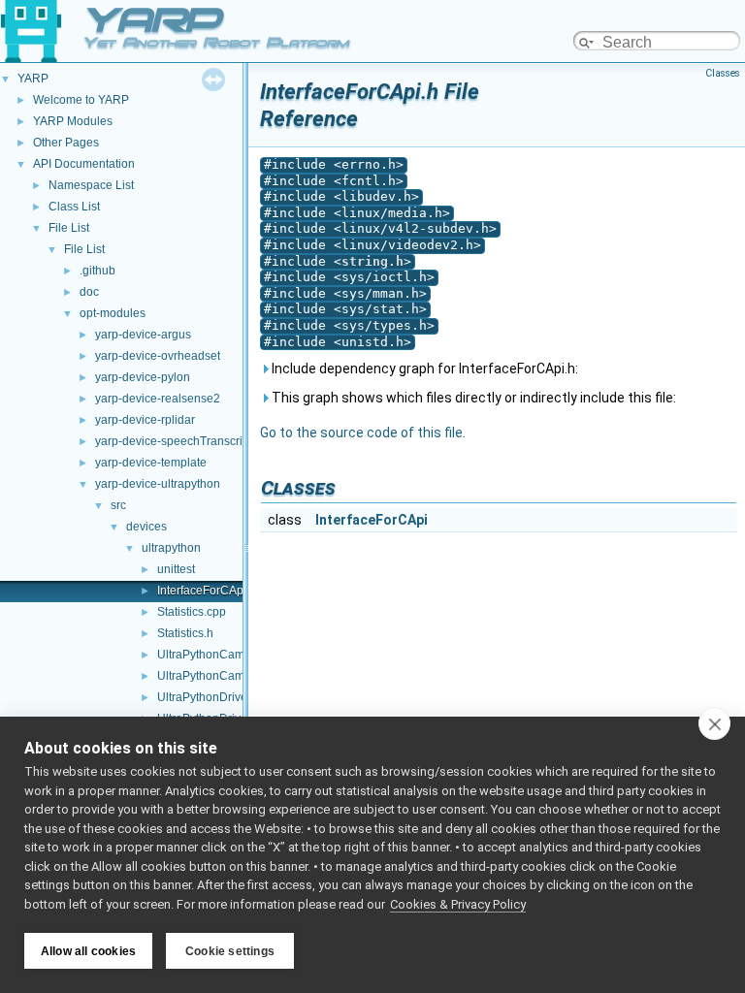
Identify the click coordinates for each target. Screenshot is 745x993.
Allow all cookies (88, 951)
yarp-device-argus (143, 334)
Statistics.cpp (191, 612)
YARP (33, 78)
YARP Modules (73, 121)
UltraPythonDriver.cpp (215, 697)
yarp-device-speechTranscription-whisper (204, 441)
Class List (74, 206)
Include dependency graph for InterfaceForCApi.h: (423, 368)
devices (146, 526)
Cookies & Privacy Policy (458, 904)
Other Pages (66, 142)
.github (97, 270)
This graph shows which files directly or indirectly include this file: (472, 397)
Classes (722, 73)
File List (69, 228)
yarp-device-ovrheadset (157, 356)
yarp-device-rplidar (145, 420)
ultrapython (171, 548)
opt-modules (113, 313)
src (118, 505)
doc (89, 292)
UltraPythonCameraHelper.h (232, 676)
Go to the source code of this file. (363, 432)
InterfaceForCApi (371, 520)
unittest (176, 569)
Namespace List (91, 185)
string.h (372, 261)
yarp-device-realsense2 (157, 398)
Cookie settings (230, 951)
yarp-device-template (151, 462)
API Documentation (84, 164)
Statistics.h (185, 633)
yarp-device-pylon (142, 377)
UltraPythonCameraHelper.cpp (238, 654)
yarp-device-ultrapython (157, 484)
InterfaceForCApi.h (206, 590)
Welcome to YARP (81, 100)
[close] (714, 723)
